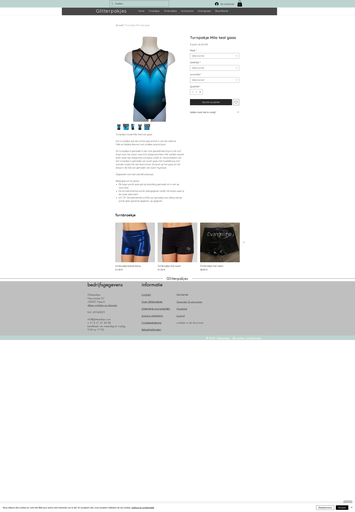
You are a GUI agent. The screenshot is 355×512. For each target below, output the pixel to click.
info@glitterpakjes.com (99, 319)
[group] (177, 247)
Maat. (193, 50)
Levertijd (195, 62)
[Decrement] (192, 92)
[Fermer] (351, 507)
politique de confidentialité (142, 507)
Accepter (342, 507)
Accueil (119, 25)
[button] (239, 4)
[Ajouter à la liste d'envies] (236, 102)
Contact (146, 294)
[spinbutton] (196, 92)
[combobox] (214, 56)
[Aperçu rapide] (135, 242)
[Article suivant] (243, 242)
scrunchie (195, 74)
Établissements (325, 507)
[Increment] (200, 92)
